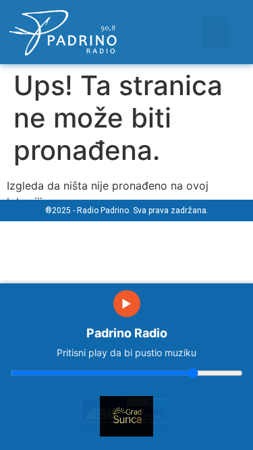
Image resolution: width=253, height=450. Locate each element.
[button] (215, 32)
